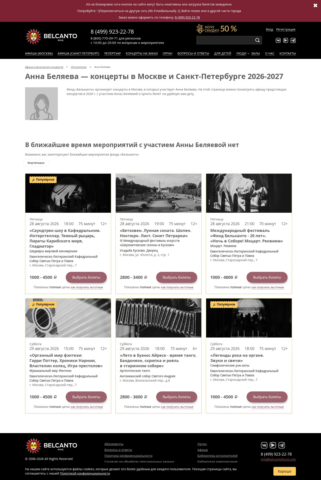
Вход (269, 29)
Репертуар (112, 53)
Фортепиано (36, 163)
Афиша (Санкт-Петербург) (78, 53)
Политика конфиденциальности (128, 456)
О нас (269, 53)
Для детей (222, 53)
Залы (255, 53)
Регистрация (285, 29)
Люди (241, 53)
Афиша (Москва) (39, 53)
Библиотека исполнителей (217, 456)
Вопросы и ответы (193, 53)
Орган (167, 53)
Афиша (202, 450)
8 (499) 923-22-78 (187, 17)
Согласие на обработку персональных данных (139, 461)
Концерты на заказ (142, 53)
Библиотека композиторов (217, 461)
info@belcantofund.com (278, 459)
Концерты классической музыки (51, 36)
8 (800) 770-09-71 (104, 38)
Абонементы (113, 444)
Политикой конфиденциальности (85, 473)
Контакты (288, 53)
